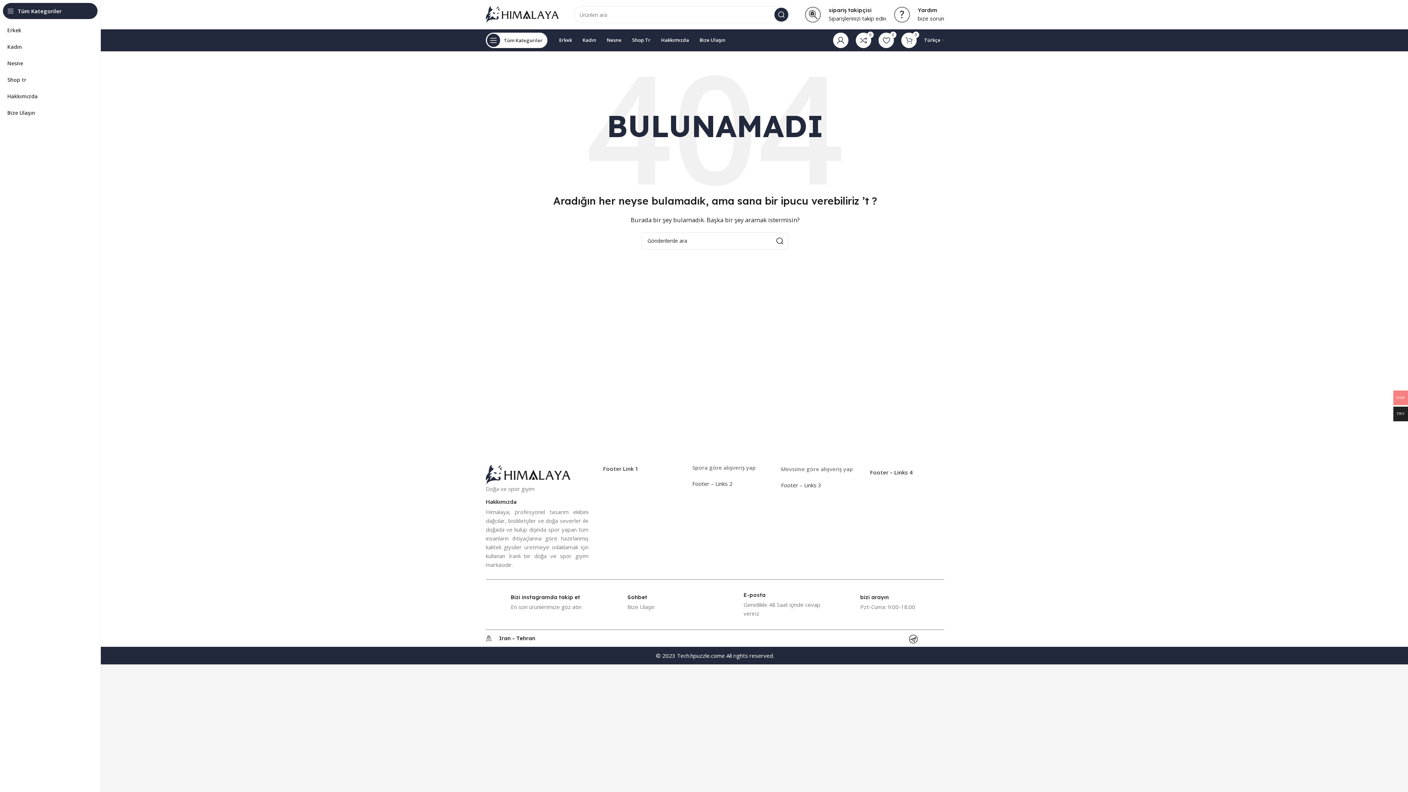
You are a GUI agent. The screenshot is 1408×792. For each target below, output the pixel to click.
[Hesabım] (840, 40)
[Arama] (781, 15)
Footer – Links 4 (891, 472)
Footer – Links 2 (712, 483)
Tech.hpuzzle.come (701, 655)
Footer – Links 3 (801, 485)
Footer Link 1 (620, 468)
